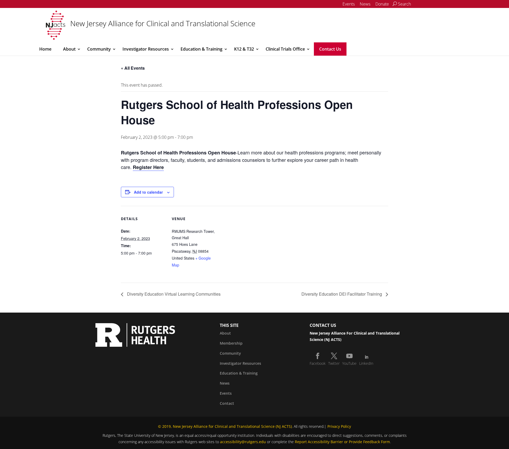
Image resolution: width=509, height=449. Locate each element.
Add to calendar (148, 192)
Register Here (148, 167)
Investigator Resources (145, 49)
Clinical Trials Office (285, 49)
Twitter (334, 363)
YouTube (349, 363)
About (69, 49)
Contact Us (330, 49)
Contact (227, 403)
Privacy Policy (339, 426)
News (365, 4)
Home (45, 49)
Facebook (318, 363)
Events (349, 4)
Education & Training (201, 49)
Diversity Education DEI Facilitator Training (342, 294)
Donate (382, 4)
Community (99, 49)
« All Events (133, 68)
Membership (231, 343)
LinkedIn (366, 363)
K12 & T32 (244, 49)
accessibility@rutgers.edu (243, 441)
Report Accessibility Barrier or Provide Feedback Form (342, 441)
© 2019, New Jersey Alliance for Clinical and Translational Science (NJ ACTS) (225, 426)
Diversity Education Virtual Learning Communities (173, 294)
